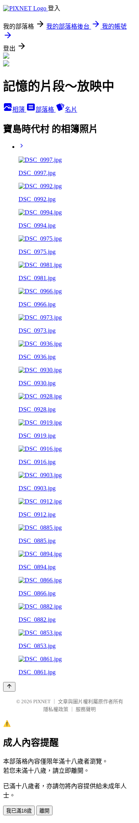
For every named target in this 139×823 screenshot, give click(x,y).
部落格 (46, 109)
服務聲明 (86, 709)
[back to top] (9, 687)
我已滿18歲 (19, 811)
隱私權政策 (55, 709)
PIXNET (42, 701)
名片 (71, 109)
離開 (44, 811)
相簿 (19, 109)
